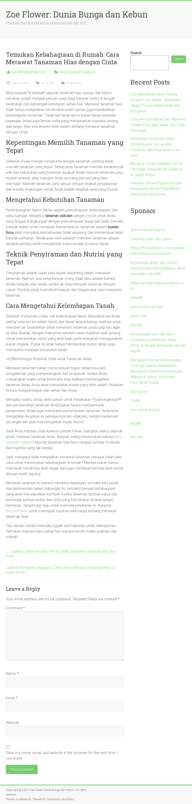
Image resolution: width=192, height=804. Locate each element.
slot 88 (136, 325)
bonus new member (146, 307)
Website (12, 722)
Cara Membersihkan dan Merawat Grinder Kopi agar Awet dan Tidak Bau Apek (158, 125)
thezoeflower (17, 511)
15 (51, 83)
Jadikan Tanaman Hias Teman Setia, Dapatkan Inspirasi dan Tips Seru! (61, 553)
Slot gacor (139, 391)
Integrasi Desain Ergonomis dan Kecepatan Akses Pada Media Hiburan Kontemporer (156, 188)
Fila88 (135, 400)
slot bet (136, 437)
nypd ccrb (138, 316)
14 (47, 83)
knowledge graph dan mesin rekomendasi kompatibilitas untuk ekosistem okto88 (157, 268)
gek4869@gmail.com (28, 72)
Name (12, 673)
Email (11, 698)
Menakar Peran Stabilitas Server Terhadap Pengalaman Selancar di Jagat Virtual (156, 169)
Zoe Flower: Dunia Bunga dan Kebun (77, 14)
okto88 (136, 297)
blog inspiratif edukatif (77, 72)
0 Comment (73, 83)
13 (42, 83)
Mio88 (135, 423)
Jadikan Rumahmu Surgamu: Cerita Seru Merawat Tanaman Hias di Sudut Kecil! (60, 570)
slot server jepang (145, 410)
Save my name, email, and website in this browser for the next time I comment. (61, 756)
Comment (15, 608)
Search (136, 53)
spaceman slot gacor (148, 230)
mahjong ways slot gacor (151, 239)
